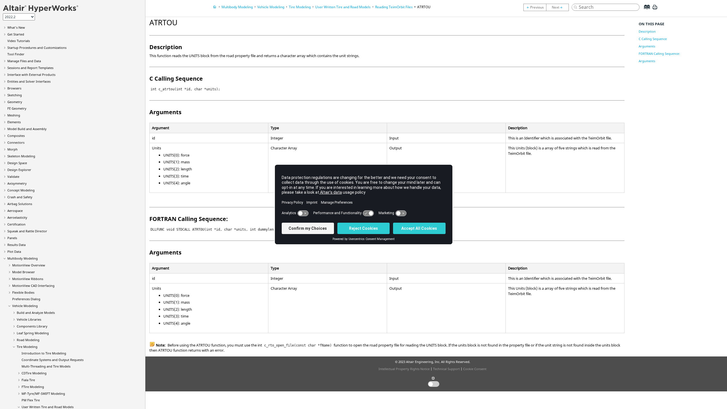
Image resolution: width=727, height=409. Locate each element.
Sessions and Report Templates (30, 68)
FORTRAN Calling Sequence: (659, 53)
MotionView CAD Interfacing (33, 285)
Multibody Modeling (22, 258)
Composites (16, 135)
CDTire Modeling (34, 373)
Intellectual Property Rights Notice (404, 369)
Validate (13, 176)
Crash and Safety (19, 197)
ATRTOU (424, 7)
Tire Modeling (27, 347)
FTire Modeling (33, 387)
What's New (16, 27)
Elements (14, 122)
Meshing (13, 115)
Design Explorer (19, 170)
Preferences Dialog (26, 299)
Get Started (15, 34)
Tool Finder (15, 54)
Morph (12, 149)
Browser (23, 272)
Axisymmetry (17, 183)
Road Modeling (28, 340)
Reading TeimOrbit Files (394, 7)
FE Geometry (16, 108)
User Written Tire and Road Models (48, 407)
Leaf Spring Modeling (33, 333)
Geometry (14, 102)
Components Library (32, 326)
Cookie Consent (474, 369)
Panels (12, 238)
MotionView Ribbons (27, 279)
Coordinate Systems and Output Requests (52, 360)
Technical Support (446, 369)
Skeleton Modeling (21, 156)
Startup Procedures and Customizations (36, 47)
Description (647, 31)
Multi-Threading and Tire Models (46, 366)
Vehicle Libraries (29, 319)
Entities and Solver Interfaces (29, 81)
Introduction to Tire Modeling (44, 353)
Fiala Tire (28, 380)
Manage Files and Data (24, 61)
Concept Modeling (21, 190)
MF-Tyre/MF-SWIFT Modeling (43, 393)
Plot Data (14, 251)
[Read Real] (559, 7)
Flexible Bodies (23, 292)
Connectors (15, 142)
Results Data (16, 245)
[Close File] (534, 7)
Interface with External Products (31, 74)
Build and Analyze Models (36, 312)
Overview (28, 265)
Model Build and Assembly (27, 129)
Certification (16, 224)
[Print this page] (655, 9)
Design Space (17, 163)
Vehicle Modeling (25, 306)
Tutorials (18, 41)
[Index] (645, 11)
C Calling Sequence (653, 39)
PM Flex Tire (31, 400)
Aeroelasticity (17, 217)
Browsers (14, 88)
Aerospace (15, 210)
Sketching (14, 95)
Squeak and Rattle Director (27, 231)
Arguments (647, 46)
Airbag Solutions (19, 204)
